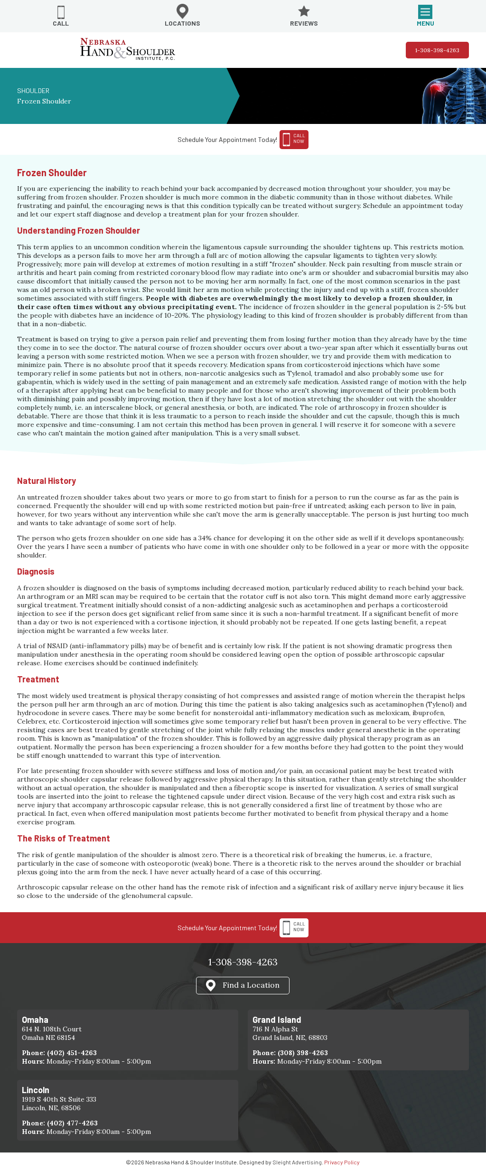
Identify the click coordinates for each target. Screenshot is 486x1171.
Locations (182, 23)
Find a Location (251, 984)
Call (61, 23)
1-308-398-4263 (437, 50)
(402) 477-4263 (72, 1123)
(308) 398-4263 (303, 1052)
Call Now (299, 926)
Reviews (304, 23)
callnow (299, 138)
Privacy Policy (342, 1162)
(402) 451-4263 (72, 1052)
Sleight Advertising (297, 1162)
